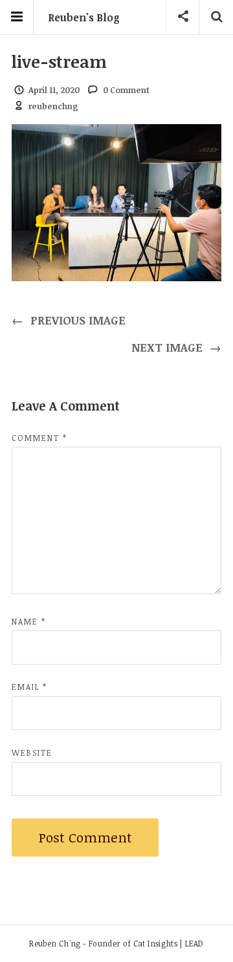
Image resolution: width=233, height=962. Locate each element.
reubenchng (53, 106)
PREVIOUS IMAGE (69, 320)
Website (32, 752)
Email (29, 686)
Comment (39, 438)
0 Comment (126, 90)
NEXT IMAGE (176, 347)
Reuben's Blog (84, 17)
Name (29, 621)
